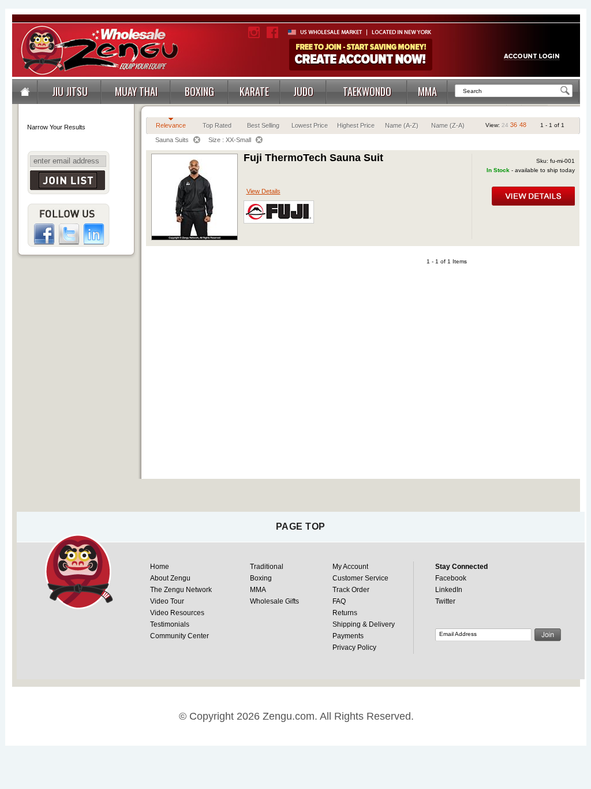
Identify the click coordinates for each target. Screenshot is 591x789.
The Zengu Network (181, 590)
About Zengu (170, 578)
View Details (263, 191)
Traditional (266, 567)
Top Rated (217, 125)
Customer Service (360, 578)
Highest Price (356, 125)
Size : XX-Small (229, 139)
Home (159, 567)
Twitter (445, 601)
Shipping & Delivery (363, 624)
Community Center (179, 636)
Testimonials (169, 624)
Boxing (261, 578)
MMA (258, 590)
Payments (348, 636)
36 (513, 124)
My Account (350, 567)
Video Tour (167, 601)
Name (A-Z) (401, 125)
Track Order (350, 590)
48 (522, 124)
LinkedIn (448, 590)
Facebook (450, 578)
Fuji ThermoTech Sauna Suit (313, 157)
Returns (344, 613)
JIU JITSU (70, 91)
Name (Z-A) (448, 125)
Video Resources (177, 613)
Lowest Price (309, 125)
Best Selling (263, 125)
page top (301, 526)
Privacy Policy (354, 647)
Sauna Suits (172, 139)
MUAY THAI (136, 91)
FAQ (339, 601)
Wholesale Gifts (274, 601)
